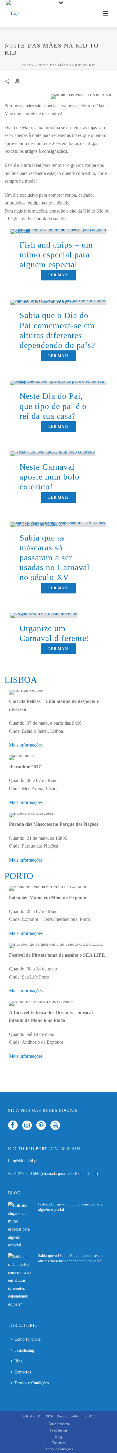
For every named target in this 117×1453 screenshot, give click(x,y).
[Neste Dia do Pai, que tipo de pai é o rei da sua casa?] (58, 382)
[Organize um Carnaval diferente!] (43, 614)
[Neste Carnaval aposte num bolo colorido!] (52, 453)
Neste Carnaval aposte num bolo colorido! (50, 476)
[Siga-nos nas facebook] (13, 1126)
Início (27, 65)
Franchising (24, 1350)
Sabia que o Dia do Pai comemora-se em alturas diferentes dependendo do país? (70, 1258)
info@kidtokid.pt (23, 1161)
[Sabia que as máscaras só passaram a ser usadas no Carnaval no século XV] (58, 523)
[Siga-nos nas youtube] (55, 1126)
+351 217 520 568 (24, 1173)
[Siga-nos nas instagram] (27, 1126)
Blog (18, 1361)
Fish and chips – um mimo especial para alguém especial (56, 254)
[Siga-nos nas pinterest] (41, 1126)
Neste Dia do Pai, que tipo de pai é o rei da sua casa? (53, 405)
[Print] (20, 81)
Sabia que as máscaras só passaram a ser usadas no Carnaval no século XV (55, 557)
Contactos (22, 1372)
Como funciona (27, 1339)
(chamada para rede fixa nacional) (69, 1173)
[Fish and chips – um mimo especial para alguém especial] (58, 231)
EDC (91, 1416)
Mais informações (26, 744)
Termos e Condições (31, 1383)
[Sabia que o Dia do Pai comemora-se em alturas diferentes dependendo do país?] (58, 301)
